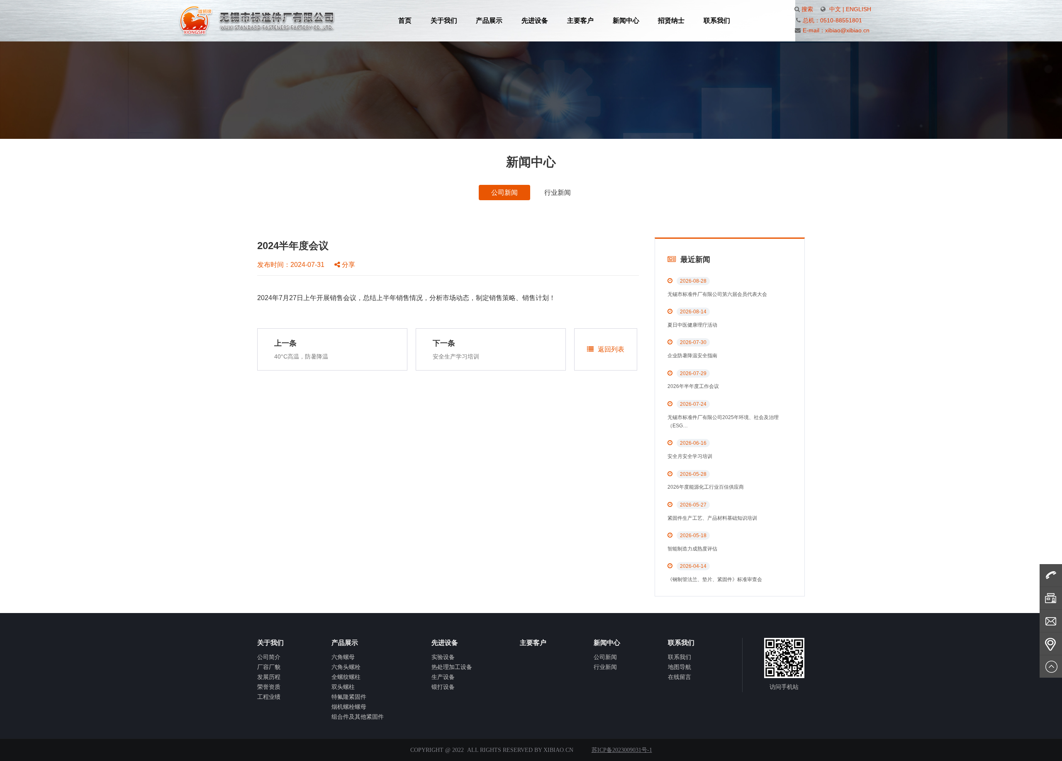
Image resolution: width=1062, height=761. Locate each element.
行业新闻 (557, 192)
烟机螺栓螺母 (348, 706)
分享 (347, 264)
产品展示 (489, 20)
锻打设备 (443, 686)
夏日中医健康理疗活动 (692, 325)
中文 (835, 9)
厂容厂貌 (268, 667)
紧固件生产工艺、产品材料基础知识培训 (712, 518)
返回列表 (611, 349)
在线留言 (679, 677)
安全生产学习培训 (456, 356)
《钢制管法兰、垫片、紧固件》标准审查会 (714, 579)
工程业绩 (268, 696)
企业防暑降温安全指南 (692, 356)
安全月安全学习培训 (689, 456)
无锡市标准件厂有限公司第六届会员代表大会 (717, 294)
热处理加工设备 (451, 667)
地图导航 (679, 667)
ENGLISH (858, 9)
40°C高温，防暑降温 (301, 356)
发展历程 (268, 677)
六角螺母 (343, 657)
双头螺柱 (343, 686)
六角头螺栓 (345, 667)
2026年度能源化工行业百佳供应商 (705, 487)
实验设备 (443, 657)
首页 (405, 20)
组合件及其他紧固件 (357, 716)
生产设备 (443, 677)
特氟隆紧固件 (348, 696)
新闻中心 (626, 20)
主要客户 (580, 20)
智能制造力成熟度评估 (692, 549)
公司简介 (268, 657)
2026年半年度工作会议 (693, 386)
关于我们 (444, 20)
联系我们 (717, 20)
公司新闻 (504, 192)
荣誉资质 (268, 686)
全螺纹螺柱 (345, 677)
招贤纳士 (671, 20)
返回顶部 (1051, 666)
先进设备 (534, 20)
